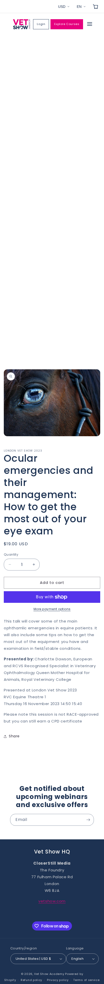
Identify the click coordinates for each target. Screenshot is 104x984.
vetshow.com (52, 901)
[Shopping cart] (95, 7)
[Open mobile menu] (90, 24)
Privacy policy (58, 980)
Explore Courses (66, 24)
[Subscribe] (88, 820)
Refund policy (31, 980)
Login (41, 24)
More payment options (52, 609)
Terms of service (86, 980)
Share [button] (14, 736)
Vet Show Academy (49, 974)
